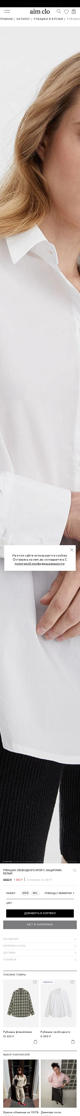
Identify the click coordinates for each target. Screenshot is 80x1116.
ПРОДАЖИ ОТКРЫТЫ (54, 3)
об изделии (11, 939)
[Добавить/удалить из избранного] (35, 982)
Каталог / (25, 19)
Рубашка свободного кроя (55, 1034)
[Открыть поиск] (59, 11)
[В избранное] (74, 870)
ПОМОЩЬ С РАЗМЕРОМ (58, 893)
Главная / (8, 19)
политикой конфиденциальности (39, 564)
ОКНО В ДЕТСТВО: (24, 3)
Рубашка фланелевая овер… (17, 1034)
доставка (9, 953)
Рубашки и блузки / (50, 19)
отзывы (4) (9, 960)
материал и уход (14, 946)
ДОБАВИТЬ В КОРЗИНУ (40, 913)
